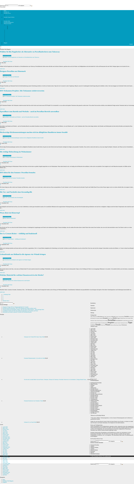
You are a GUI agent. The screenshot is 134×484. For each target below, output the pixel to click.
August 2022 (6, 448)
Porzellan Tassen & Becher (9, 17)
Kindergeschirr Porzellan (96, 382)
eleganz (117, 316)
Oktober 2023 (6, 439)
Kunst (112, 318)
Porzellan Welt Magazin (7, 55)
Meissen (92, 452)
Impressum (93, 308)
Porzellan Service (7, 13)
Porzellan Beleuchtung (126, 320)
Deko (103, 316)
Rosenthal (93, 451)
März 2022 (5, 454)
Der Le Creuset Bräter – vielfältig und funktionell (18, 233)
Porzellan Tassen (9, 18)
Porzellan (112, 320)
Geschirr (126, 316)
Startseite (92, 305)
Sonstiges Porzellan (10, 41)
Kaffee (98, 318)
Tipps (130, 322)
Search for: (2, 5)
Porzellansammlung (104, 322)
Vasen (7, 38)
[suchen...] (13, 303)
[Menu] (0, 46)
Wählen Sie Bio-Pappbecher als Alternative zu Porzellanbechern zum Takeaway (30, 52)
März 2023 (5, 443)
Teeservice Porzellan (95, 391)
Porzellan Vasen (94, 408)
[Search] (0, 48)
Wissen (107, 325)
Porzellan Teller (94, 398)
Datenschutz (93, 310)
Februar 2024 (6, 434)
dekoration (113, 316)
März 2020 (5, 468)
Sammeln (115, 322)
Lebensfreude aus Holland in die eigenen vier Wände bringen (23, 254)
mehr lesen (2, 68)
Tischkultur (93, 324)
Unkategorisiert (94, 399)
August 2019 (6, 473)
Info (96, 318)
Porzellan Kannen (9, 32)
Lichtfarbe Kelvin (123, 318)
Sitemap (92, 312)
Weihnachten (11, 28)
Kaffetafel (101, 318)
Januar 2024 (5, 435)
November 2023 (6, 438)
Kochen (109, 318)
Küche (115, 318)
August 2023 (6, 440)
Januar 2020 (5, 471)
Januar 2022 (5, 456)
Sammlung (122, 322)
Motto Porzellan (9, 24)
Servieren (126, 322)
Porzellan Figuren (9, 31)
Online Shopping (100, 320)
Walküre (92, 446)
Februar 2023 (6, 444)
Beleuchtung (100, 316)
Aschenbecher (9, 40)
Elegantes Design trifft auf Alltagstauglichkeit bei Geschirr (15, 307)
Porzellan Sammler (98, 322)
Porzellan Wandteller (10, 35)
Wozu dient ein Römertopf (10, 213)
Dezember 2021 (6, 457)
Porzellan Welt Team (7, 61)
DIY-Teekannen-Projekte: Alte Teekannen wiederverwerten (22, 91)
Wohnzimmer (124, 324)
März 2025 (5, 428)
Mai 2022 (5, 452)
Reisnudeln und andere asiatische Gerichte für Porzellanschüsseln (17, 312)
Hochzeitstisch (93, 318)
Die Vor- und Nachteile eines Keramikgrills (16, 192)
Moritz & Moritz (94, 450)
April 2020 (5, 467)
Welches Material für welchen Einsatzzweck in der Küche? (22, 275)
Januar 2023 (5, 445)
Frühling (10, 26)
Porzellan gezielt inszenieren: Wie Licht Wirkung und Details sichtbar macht (19, 308)
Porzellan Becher (94, 395)
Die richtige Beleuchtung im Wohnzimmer (15, 152)
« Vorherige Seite (6, 294)
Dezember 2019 (6, 472)
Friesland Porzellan (95, 445)
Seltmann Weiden (94, 447)
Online (96, 320)
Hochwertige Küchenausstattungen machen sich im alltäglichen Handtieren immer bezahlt (33, 132)
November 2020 (6, 463)
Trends (98, 325)
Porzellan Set (93, 392)
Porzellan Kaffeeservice (11, 14)
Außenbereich (95, 316)
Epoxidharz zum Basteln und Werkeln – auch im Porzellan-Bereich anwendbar (29, 111)
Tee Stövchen (9, 30)
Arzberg (92, 448)
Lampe (118, 318)
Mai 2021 (5, 458)
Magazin (5, 42)
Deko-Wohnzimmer (108, 316)
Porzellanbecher (119, 320)
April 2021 (5, 459)
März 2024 (5, 433)
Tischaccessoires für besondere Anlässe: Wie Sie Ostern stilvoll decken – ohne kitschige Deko (23, 309)
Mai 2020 (5, 466)
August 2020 (6, 464)
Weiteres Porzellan (7, 23)
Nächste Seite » (6, 300)
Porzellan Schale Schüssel (11, 33)
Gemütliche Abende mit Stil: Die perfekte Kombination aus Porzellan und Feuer (20, 310)
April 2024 (5, 432)
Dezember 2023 (6, 437)
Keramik (105, 318)
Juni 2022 (5, 451)
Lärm (127, 318)
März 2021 (5, 461)
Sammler (119, 322)
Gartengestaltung (121, 316)
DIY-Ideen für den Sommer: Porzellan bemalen (17, 172)
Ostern (9, 27)
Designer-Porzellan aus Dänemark (13, 71)
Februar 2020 (6, 469)
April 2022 (5, 453)
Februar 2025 (6, 429)
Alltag (91, 316)
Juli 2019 (5, 475)
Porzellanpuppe (9, 37)
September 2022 (6, 447)
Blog (4, 479)
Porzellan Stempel (10, 36)
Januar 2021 (5, 462)
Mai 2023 (5, 442)
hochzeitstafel (131, 316)
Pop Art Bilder (105, 320)
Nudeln (129, 318)
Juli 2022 (5, 449)
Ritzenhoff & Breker (95, 453)
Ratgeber (131, 44)
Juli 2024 (5, 430)
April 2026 (5, 427)
